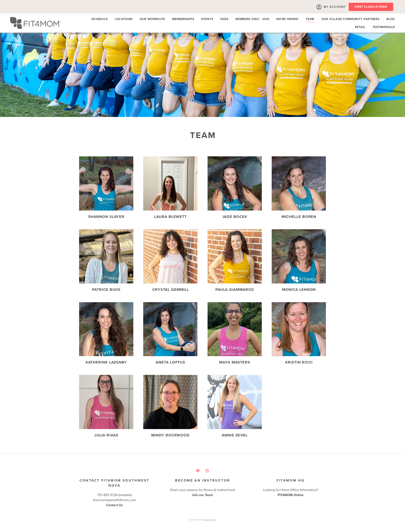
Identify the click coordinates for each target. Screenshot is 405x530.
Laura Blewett (170, 216)
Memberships (183, 19)
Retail (360, 27)
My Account (335, 7)
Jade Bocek (234, 216)
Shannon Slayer (106, 216)
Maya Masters (234, 362)
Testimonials (384, 27)
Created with (202, 519)
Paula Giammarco (234, 289)
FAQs (224, 19)
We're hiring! (287, 19)
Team (310, 19)
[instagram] (207, 470)
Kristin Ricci (299, 362)
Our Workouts (152, 19)
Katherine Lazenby (106, 362)
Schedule (100, 19)
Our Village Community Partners (350, 19)
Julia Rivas (106, 435)
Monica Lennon (299, 289)
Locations (123, 19)
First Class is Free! (371, 7)
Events (207, 19)
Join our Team (202, 494)
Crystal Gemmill (170, 289)
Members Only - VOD (252, 19)
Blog (390, 19)
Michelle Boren (299, 216)
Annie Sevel (235, 435)
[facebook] (197, 470)
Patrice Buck (106, 289)
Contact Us (114, 505)
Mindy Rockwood (170, 435)
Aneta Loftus (170, 362)
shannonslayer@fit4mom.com (114, 500)
